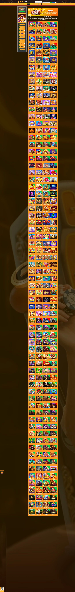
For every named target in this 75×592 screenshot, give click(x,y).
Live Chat (44, 0)
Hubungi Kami (49, 0)
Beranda (29, 6)
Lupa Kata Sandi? (54, 0)
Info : (18, 5)
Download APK (40, 0)
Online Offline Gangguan (22, 50)
